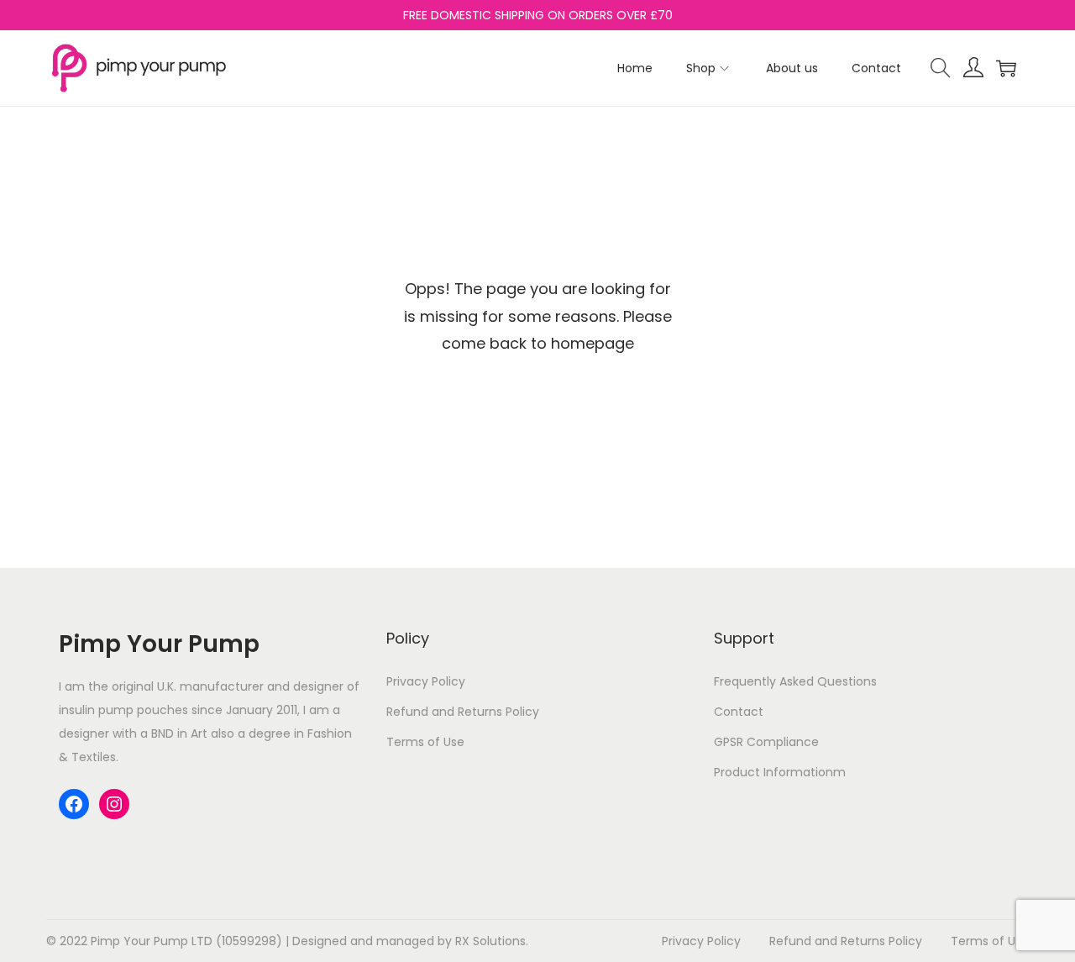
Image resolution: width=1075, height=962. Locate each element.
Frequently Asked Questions (795, 681)
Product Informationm (780, 772)
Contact (738, 711)
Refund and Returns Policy (462, 711)
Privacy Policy (425, 681)
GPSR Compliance (766, 741)
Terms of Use (425, 741)
